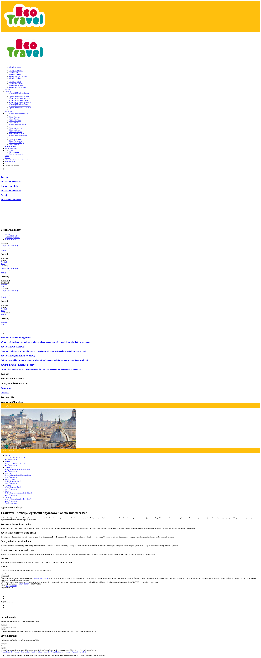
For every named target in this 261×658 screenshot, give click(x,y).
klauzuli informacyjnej (41, 578)
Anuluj (3, 264)
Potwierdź (4, 262)
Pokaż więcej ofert (11, 503)
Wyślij (3, 629)
